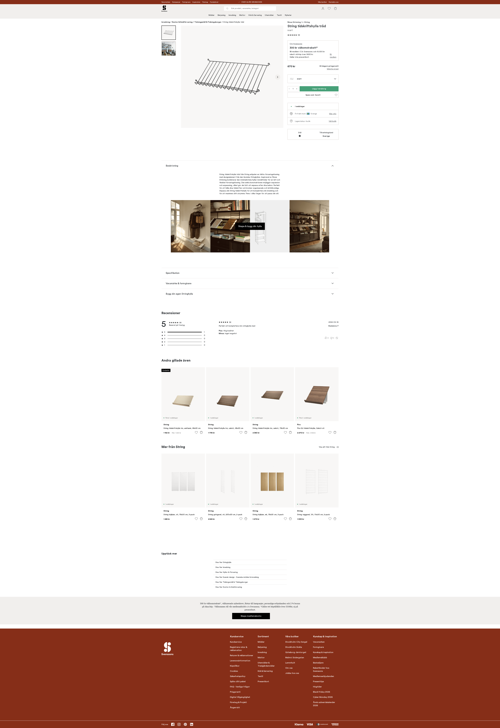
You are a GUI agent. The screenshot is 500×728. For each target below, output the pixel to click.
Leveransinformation (240, 661)
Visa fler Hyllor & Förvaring (226, 572)
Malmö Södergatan (294, 657)
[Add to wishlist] (196, 432)
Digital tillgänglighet (240, 697)
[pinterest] (185, 724)
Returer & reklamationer (241, 655)
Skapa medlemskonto (251, 616)
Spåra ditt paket (238, 681)
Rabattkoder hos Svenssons (321, 669)
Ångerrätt (235, 707)
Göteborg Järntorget (295, 652)
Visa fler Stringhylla (223, 562)
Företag (205, 2)
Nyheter (288, 15)
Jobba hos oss (292, 673)
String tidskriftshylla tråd (233, 22)
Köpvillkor (234, 666)
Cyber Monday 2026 (323, 697)
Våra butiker (322, 2)
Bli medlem (333, 55)
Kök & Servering (255, 15)
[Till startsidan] (164, 8)
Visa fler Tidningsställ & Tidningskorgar (231, 582)
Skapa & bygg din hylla (250, 226)
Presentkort (263, 681)
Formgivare (186, 2)
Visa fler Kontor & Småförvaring (228, 587)
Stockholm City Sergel (296, 642)
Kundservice (236, 642)
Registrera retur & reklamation (238, 648)
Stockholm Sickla (293, 647)
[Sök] (227, 8)
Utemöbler (269, 15)
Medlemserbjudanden (323, 676)
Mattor (242, 15)
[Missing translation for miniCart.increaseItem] (297, 88)
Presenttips (318, 681)
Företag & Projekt (238, 702)
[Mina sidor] (323, 8)
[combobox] (250, 8)
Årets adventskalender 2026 (324, 704)
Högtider (317, 687)
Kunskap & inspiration (323, 652)
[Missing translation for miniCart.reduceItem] (289, 88)
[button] (294, 35)
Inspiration (196, 2)
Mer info (332, 113)
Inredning (232, 15)
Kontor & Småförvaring (182, 22)
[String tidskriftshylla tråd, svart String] (232, 77)
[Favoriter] (329, 8)
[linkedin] (191, 724)
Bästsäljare (318, 663)
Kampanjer (176, 2)
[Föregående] (186, 77)
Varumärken (165, 2)
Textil (279, 15)
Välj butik (332, 121)
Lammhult (290, 663)
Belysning (221, 15)
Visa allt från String (327, 447)
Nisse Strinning (294, 22)
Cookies (234, 671)
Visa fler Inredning (222, 567)
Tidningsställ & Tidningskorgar (207, 22)
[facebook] (172, 724)
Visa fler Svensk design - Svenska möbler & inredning (237, 577)
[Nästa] (277, 77)
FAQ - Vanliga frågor (240, 687)
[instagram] (179, 724)
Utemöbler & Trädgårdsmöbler (266, 664)
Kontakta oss (334, 2)
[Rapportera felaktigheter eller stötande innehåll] (337, 338)
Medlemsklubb (320, 657)
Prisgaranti (235, 692)
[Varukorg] (335, 8)
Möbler (211, 15)
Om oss (289, 668)
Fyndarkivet (214, 2)
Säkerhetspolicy (237, 676)
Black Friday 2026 (321, 692)
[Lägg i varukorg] (201, 432)
